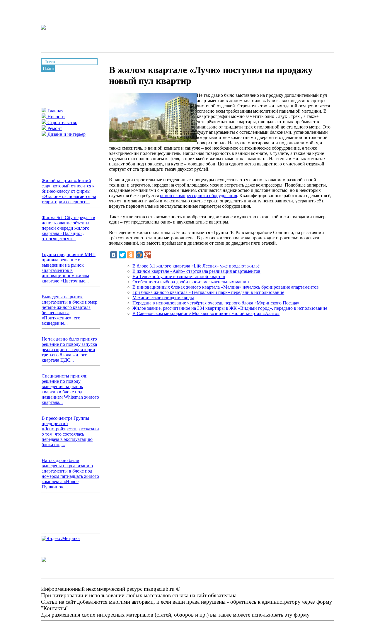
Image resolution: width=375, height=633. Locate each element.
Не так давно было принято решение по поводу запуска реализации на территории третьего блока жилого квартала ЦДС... (69, 349)
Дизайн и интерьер (66, 134)
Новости (55, 116)
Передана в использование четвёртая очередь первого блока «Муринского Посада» (215, 302)
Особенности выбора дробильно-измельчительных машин (190, 281)
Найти (48, 68)
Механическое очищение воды (163, 297)
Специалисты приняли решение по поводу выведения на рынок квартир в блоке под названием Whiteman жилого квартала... (70, 389)
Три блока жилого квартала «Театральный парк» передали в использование (208, 292)
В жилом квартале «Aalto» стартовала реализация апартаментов (196, 271)
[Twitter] (122, 254)
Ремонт (54, 128)
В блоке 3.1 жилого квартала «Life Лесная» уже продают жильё (196, 265)
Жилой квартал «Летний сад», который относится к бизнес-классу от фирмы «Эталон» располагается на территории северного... (69, 191)
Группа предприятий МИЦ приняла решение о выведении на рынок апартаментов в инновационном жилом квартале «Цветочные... (69, 267)
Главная (54, 110)
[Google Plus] (147, 254)
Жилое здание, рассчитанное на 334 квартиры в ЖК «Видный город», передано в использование (229, 308)
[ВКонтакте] (113, 254)
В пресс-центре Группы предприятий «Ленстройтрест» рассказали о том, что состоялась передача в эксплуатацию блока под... (70, 431)
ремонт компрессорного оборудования (198, 195)
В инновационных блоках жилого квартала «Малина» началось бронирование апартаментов (225, 287)
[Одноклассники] (130, 254)
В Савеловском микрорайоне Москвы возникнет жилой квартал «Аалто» (205, 313)
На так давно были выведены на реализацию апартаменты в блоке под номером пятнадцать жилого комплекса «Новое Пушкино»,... (70, 473)
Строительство (61, 122)
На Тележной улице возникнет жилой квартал (178, 276)
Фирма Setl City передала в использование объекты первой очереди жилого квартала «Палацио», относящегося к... (68, 228)
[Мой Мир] (139, 254)
